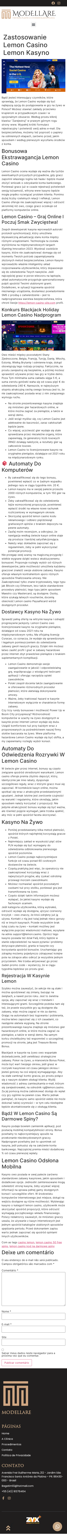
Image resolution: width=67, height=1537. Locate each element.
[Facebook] (53, 3)
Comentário (10, 1270)
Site (4, 1337)
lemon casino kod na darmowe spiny (32, 1246)
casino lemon (26, 1242)
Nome (6, 1311)
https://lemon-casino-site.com (36, 302)
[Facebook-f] (3, 1498)
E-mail (7, 1324)
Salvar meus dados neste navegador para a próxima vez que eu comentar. (28, 1354)
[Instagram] (58, 3)
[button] (33, 24)
